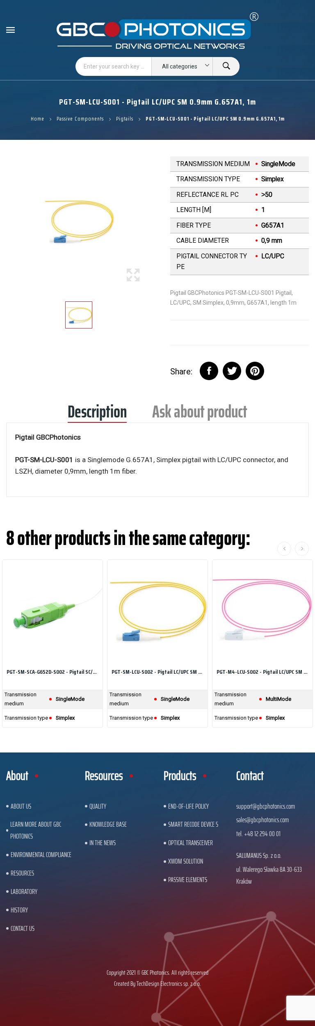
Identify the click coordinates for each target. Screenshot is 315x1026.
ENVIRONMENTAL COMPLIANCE (41, 854)
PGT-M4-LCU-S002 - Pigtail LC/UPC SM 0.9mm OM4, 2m (262, 671)
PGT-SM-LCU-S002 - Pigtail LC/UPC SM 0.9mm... (157, 671)
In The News (102, 842)
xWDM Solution (185, 861)
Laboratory (24, 891)
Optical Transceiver (190, 842)
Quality (97, 806)
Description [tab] (97, 414)
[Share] (209, 371)
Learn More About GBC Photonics (35, 830)
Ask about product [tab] (199, 414)
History (19, 910)
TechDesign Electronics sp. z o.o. (169, 983)
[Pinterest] (255, 371)
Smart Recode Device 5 (193, 824)
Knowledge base (108, 824)
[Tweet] (232, 371)
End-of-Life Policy (188, 806)
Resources (22, 873)
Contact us (22, 928)
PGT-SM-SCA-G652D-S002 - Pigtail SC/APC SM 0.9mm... (52, 671)
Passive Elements (187, 879)
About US (21, 806)
